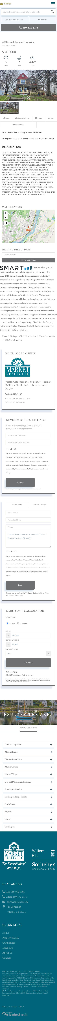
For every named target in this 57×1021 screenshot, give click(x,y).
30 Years (12, 623)
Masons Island (11, 751)
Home (4, 336)
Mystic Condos (11, 766)
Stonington (10, 826)
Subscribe (20, 482)
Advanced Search (15, 20)
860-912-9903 (15, 394)
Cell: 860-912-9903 (15, 891)
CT (20, 336)
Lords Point (10, 804)
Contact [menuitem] (6, 957)
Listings (13, 336)
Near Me (43, 20)
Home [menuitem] (5, 932)
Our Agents (20, 402)
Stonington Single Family (16, 796)
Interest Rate (12, 649)
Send (20, 585)
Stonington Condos (13, 789)
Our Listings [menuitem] (8, 942)
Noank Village (11, 774)
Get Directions (28, 260)
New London (30, 336)
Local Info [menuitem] (7, 947)
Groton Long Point (13, 744)
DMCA (21, 1007)
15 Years (23, 623)
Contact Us (10, 402)
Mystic (8, 811)
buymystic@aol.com (17, 901)
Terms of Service (14, 595)
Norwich (43, 336)
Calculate (28, 662)
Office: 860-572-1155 (16, 896)
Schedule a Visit (39, 505)
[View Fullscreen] (6, 223)
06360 (52, 336)
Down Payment (12, 640)
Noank (8, 819)
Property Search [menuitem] (10, 937)
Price (8, 631)
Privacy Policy (44, 593)
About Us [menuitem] (7, 952)
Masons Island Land (13, 759)
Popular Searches (28, 728)
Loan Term (10, 617)
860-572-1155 (30, 27)
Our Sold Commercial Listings (18, 781)
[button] (52, 12)
